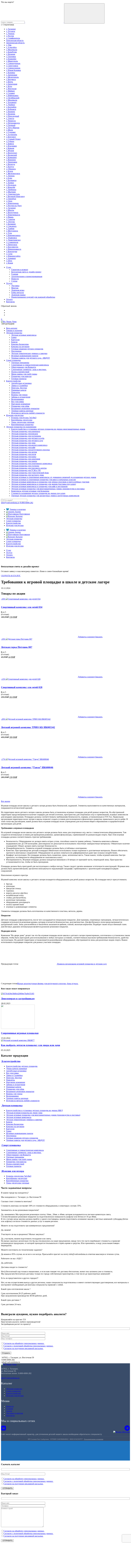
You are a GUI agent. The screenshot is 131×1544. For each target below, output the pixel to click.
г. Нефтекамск (12, 95)
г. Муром (10, 150)
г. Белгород (11, 137)
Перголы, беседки (19, 388)
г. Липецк (10, 176)
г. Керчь (9, 82)
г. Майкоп (10, 91)
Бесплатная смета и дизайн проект (26, 272)
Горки (14, 337)
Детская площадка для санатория (25, 459)
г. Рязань (9, 217)
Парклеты (15, 392)
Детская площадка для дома (23, 443)
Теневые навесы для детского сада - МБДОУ (30, 358)
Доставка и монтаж (14, 1413)
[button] (67, 637)
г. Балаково (11, 224)
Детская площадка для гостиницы (26, 436)
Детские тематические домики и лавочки (29, 353)
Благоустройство (13, 381)
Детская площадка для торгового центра (29, 468)
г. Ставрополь (12, 242)
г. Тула (9, 233)
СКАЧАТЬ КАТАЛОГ (11, 576)
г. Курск (9, 171)
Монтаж (14, 288)
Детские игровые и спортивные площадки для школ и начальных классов (43, 479)
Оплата (9, 299)
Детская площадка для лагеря (24, 452)
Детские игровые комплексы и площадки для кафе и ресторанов (39, 486)
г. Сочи (9, 254)
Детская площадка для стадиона (25, 466)
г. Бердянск (11, 79)
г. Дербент (10, 105)
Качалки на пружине (20, 346)
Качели (14, 342)
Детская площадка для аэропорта (25, 431)
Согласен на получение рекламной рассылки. (23, 1348)
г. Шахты (10, 210)
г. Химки (10, 183)
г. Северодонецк (13, 63)
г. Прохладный (12, 116)
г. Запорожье (11, 75)
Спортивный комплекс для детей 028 (21, 687)
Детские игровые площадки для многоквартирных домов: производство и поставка (48, 489)
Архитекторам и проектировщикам (26, 276)
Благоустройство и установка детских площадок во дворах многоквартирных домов (48, 429)
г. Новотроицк (12, 203)
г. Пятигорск (11, 245)
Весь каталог (11, 328)
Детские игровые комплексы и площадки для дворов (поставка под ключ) (43, 484)
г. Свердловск (12, 66)
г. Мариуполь (12, 61)
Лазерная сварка (18, 295)
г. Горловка (11, 56)
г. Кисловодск (12, 247)
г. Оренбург (11, 199)
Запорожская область (15, 43)
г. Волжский (11, 155)
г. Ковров (10, 148)
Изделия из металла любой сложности (28, 413)
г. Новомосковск (13, 235)
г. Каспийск (11, 107)
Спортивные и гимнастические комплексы (30, 365)
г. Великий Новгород (15, 196)
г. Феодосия (11, 89)
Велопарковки (17, 399)
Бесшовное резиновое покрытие (25, 408)
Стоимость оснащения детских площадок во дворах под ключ (38, 493)
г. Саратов (10, 219)
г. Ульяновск (11, 238)
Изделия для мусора (15, 415)
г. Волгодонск (12, 212)
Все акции (5, 801)
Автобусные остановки (21, 383)
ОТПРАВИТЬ (7, 1488)
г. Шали (9, 130)
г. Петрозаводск (13, 123)
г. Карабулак (11, 52)
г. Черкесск (11, 121)
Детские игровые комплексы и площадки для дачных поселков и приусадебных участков (50, 482)
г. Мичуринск (12, 231)
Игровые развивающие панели (24, 356)
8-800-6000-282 (26, 503)
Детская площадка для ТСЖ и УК (26, 470)
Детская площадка (14, 333)
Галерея (14, 274)
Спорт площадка (13, 360)
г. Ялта (9, 86)
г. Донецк (10, 33)
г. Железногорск (13, 173)
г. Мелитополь (12, 77)
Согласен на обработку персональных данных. (24, 1343)
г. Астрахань (11, 134)
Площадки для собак (20, 406)
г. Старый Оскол (13, 139)
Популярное (24, 514)
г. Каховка (10, 72)
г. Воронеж (11, 160)
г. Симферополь (13, 38)
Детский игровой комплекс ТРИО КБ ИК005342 (28, 727)
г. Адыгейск (11, 47)
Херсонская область (15, 40)
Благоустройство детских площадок (21, 1066)
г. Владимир (11, 146)
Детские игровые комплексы (23, 335)
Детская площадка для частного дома (27, 475)
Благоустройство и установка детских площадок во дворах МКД (34, 1110)
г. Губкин (10, 141)
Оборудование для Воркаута (23, 367)
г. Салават (10, 93)
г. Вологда (10, 164)
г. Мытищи (11, 192)
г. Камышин (11, 157)
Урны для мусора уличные (22, 422)
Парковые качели (18, 390)
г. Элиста (10, 118)
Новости (15, 279)
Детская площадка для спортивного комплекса (31, 463)
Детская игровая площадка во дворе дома (24, 1113)
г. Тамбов (10, 228)
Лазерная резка (17, 290)
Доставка (15, 286)
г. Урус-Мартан (12, 128)
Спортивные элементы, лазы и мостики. (29, 369)
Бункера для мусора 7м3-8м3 (23, 418)
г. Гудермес (11, 132)
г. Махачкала (11, 50)
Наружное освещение (20, 404)
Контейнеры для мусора (21, 420)
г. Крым (9, 263)
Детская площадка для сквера (24, 461)
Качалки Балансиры (20, 344)
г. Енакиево (11, 59)
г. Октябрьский (12, 98)
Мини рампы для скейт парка (24, 374)
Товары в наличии (14, 330)
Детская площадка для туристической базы (30, 473)
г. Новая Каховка (13, 70)
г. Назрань (10, 111)
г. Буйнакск (11, 109)
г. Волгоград (11, 153)
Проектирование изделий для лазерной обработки (33, 297)
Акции (17, 512)
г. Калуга (10, 167)
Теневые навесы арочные (22, 411)
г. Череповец (11, 162)
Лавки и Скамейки (19, 385)
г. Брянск (10, 144)
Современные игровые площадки (20, 1033)
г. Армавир (11, 258)
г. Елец (9, 178)
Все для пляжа (17, 401)
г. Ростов (10, 36)
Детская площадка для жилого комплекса (29, 445)
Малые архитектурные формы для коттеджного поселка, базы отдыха (47, 983)
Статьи (14, 281)
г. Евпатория (11, 84)
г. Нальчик (10, 54)
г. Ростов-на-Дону (14, 206)
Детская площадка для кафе (23, 447)
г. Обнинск (11, 169)
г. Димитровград (13, 240)
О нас (8, 267)
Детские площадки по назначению (21, 427)
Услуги (9, 283)
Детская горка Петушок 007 (16, 647)
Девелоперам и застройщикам (18, 998)
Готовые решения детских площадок (27, 349)
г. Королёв (10, 187)
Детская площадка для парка (23, 457)
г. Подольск (11, 185)
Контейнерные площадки (22, 424)
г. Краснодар (11, 251)
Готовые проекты (18, 379)
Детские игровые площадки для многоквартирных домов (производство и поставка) (43, 1115)
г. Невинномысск (13, 249)
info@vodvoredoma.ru (10, 503)
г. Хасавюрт (11, 102)
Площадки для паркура (21, 376)
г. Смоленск (11, 226)
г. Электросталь (13, 194)
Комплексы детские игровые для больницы (30, 491)
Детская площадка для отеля (23, 454)
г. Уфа (8, 45)
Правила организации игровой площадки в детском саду (82, 964)
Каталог (19, 516)
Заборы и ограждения (20, 397)
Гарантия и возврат (19, 269)
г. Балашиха (11, 180)
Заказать (98, 637)
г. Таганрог (11, 29)
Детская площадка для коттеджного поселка (30, 450)
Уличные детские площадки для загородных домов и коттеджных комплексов (45, 496)
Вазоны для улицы (19, 395)
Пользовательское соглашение (93, 1439)
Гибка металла (17, 292)
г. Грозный (10, 125)
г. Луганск (10, 31)
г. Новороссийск (13, 256)
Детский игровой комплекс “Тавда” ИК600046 (27, 767)
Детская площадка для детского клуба (27, 438)
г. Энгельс (10, 222)
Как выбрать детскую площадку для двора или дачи (30, 1045)
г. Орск (9, 201)
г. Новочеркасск (13, 215)
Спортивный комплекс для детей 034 (21, 607)
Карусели (15, 340)
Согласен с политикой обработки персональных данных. (28, 1346)
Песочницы (16, 351)
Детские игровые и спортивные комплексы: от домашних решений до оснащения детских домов (53, 477)
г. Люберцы (11, 189)
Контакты (10, 302)
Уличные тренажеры (20, 363)
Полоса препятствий (20, 372)
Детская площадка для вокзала (24, 434)
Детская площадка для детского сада (27, 440)
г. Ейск (9, 261)
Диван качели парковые (16, 1068)
